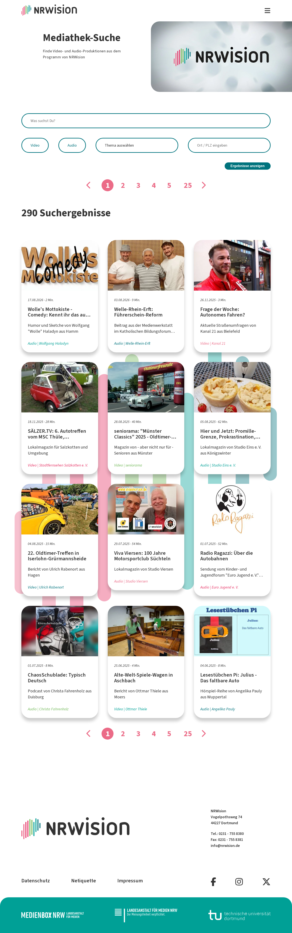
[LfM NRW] (146, 915)
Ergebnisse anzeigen (247, 166)
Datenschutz (35, 880)
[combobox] (146, 120)
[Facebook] (213, 882)
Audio (72, 145)
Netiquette (83, 880)
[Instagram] (239, 882)
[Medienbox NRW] (52, 915)
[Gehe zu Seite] (203, 185)
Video (35, 145)
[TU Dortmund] (239, 915)
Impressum (130, 880)
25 (188, 185)
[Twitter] (266, 882)
